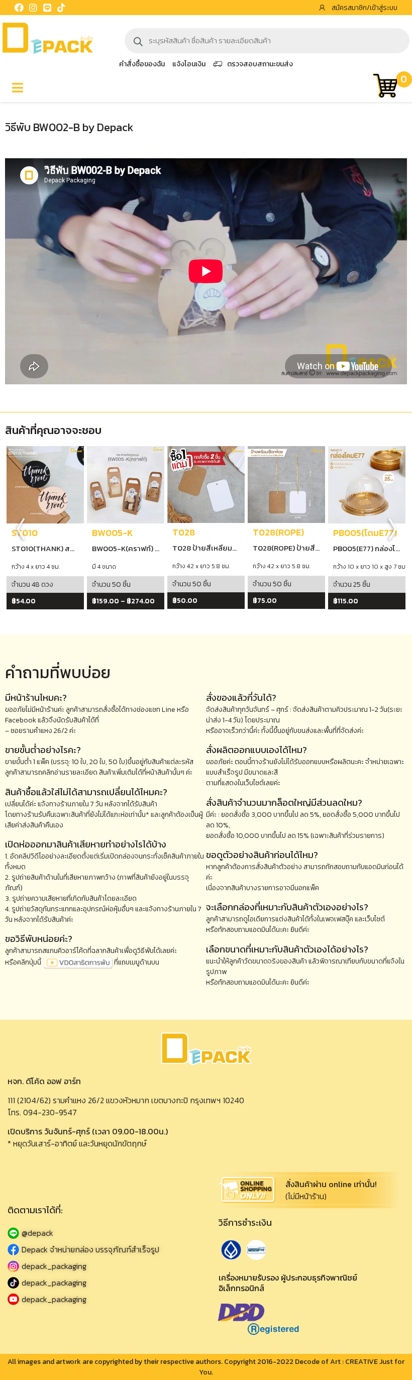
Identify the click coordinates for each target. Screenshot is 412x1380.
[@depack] (103, 1233)
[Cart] (385, 87)
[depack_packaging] (103, 1266)
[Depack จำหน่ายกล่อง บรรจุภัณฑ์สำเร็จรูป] (103, 1249)
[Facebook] (19, 7)
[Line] (47, 7)
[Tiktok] (61, 7)
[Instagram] (33, 7)
